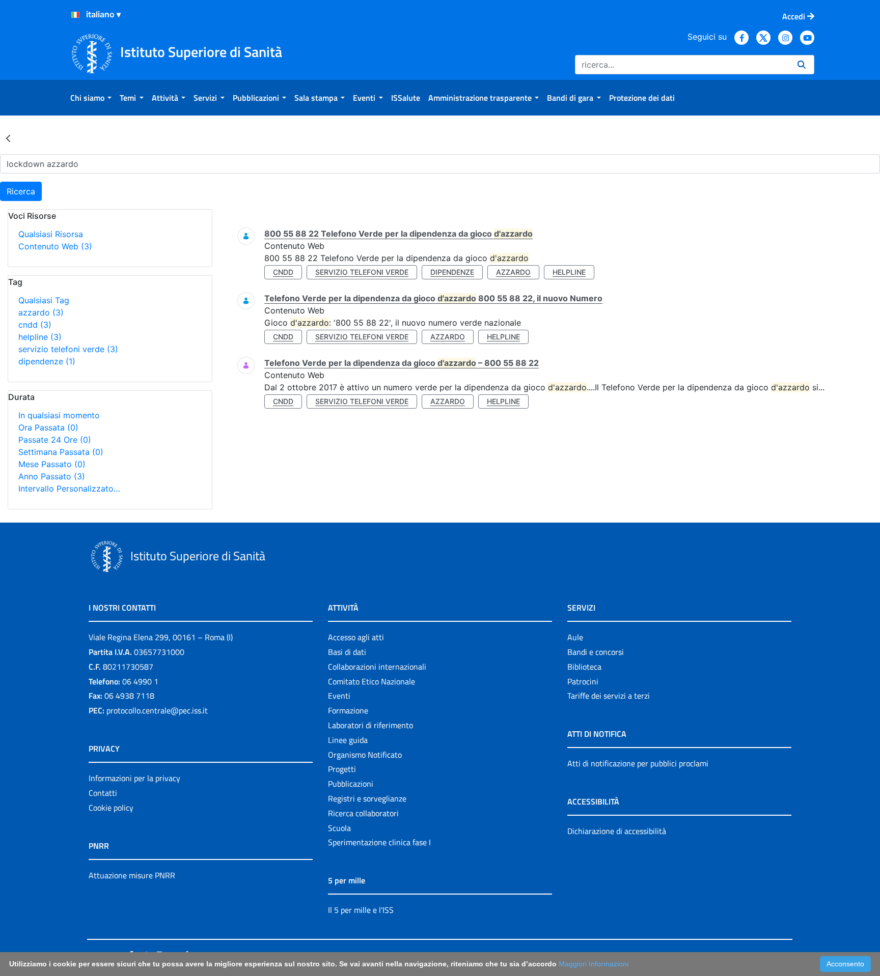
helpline (40, 337)
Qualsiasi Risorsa (50, 234)
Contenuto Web (55, 246)
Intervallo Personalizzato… (69, 488)
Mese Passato (52, 464)
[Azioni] (75, 14)
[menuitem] (91, 98)
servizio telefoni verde (68, 349)
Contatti (103, 793)
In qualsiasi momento (59, 415)
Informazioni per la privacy (134, 778)
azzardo (41, 312)
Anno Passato (51, 476)
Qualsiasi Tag (43, 300)
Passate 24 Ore (54, 440)
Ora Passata (48, 427)
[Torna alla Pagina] (8, 138)
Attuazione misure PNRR (132, 875)
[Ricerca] (801, 64)
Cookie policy (111, 807)
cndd (34, 325)
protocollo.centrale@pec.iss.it (157, 710)
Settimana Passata (60, 452)
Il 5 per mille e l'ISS (361, 910)
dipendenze (46, 361)
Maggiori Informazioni (593, 964)
